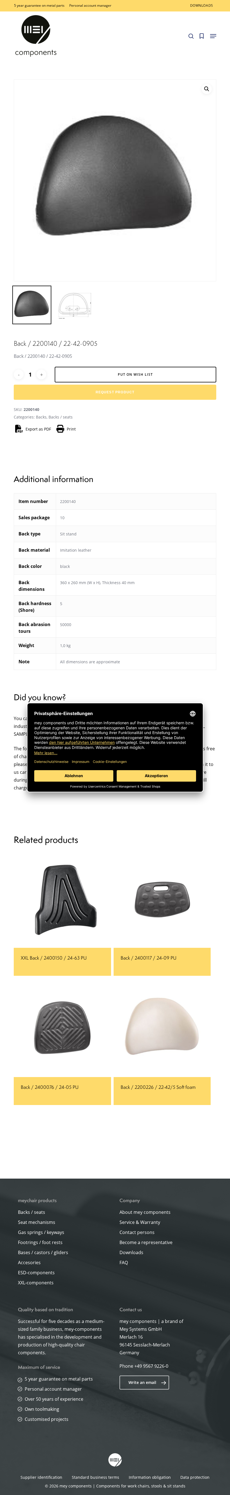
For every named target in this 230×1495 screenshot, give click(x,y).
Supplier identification (41, 1477)
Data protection (195, 1477)
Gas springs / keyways (41, 1232)
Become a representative (146, 1242)
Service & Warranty (139, 1222)
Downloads (131, 1252)
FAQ (123, 1262)
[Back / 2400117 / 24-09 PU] (162, 899)
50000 (65, 624)
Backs (41, 417)
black (65, 566)
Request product (115, 392)
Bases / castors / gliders (43, 1252)
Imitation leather (75, 550)
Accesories (29, 1262)
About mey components (145, 1212)
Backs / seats (61, 417)
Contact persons (137, 1232)
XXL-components (36, 1283)
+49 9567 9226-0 (151, 1366)
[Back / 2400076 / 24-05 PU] (62, 1028)
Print (71, 429)
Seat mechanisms (36, 1222)
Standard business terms (95, 1477)
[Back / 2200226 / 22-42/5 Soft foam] (162, 1028)
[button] (213, 36)
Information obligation (150, 1477)
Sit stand (68, 534)
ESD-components (36, 1273)
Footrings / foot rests (40, 1242)
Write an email (142, 1382)
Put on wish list (135, 374)
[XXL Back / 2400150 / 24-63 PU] (62, 899)
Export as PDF (38, 429)
